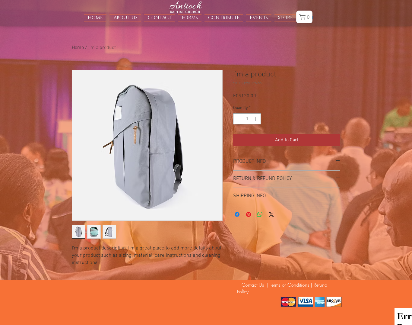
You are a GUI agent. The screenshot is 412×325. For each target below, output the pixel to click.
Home (78, 48)
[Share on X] (271, 214)
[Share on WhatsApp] (260, 214)
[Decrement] (238, 119)
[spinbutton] (247, 119)
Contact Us (251, 285)
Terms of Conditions (289, 285)
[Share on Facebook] (237, 214)
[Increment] (256, 119)
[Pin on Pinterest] (248, 214)
